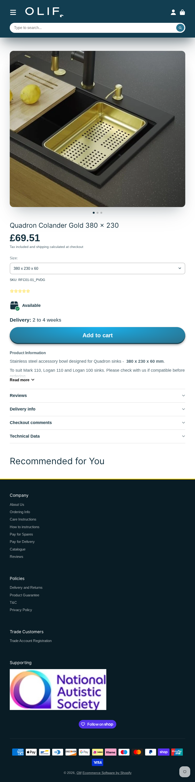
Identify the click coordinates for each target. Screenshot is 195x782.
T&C (13, 602)
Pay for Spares (21, 534)
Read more (19, 380)
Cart (182, 12)
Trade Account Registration (31, 641)
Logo (44, 12)
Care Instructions (23, 519)
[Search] (180, 28)
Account (173, 12)
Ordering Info (20, 512)
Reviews (16, 557)
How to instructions (24, 527)
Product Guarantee (24, 595)
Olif (79, 773)
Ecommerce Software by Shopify (107, 773)
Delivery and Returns (26, 587)
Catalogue (17, 549)
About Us (17, 504)
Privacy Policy (21, 610)
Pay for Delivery (22, 542)
